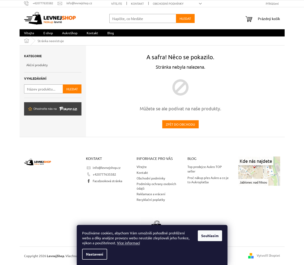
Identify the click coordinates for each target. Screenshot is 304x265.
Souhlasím (210, 235)
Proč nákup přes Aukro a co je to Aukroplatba (208, 180)
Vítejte (116, 3)
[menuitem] (29, 32)
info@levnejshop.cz (107, 167)
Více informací (128, 242)
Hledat (185, 18)
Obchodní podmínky (168, 3)
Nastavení (94, 254)
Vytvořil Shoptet (268, 255)
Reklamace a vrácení (151, 194)
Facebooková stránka (107, 181)
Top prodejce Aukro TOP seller (204, 169)
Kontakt (137, 3)
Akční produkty (37, 65)
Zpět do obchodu (180, 124)
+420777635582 (104, 174)
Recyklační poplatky (151, 199)
